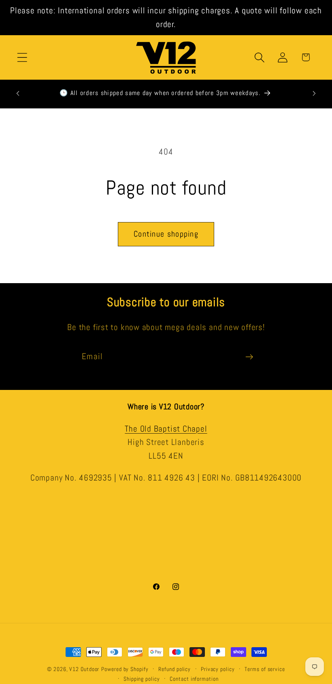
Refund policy (174, 669)
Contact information (194, 678)
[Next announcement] (314, 93)
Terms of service (265, 669)
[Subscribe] (249, 357)
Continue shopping (166, 234)
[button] (22, 57)
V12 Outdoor (84, 669)
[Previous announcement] (18, 93)
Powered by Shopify (124, 669)
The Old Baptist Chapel (166, 429)
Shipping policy (141, 678)
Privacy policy (218, 669)
